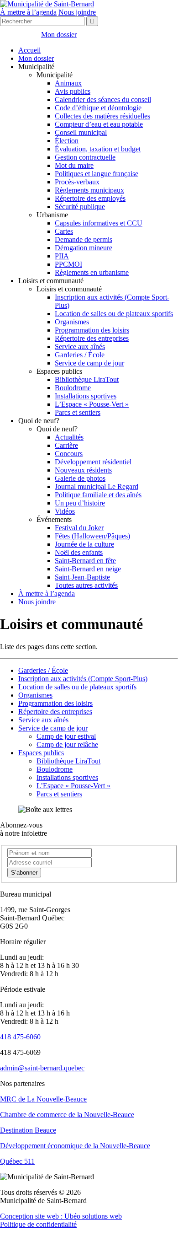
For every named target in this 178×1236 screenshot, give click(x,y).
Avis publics (72, 91)
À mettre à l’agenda (28, 12)
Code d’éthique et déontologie (98, 108)
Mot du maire (74, 165)
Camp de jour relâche (67, 744)
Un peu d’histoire (80, 503)
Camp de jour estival (66, 736)
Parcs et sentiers (77, 412)
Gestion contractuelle (85, 157)
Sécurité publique (80, 206)
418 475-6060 (20, 1037)
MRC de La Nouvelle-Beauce (43, 1099)
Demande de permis (83, 239)
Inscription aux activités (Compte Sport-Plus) (82, 678)
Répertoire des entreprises (92, 338)
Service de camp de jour (89, 363)
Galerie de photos (80, 478)
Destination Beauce (28, 1130)
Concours (69, 453)
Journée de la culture (84, 544)
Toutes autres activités (86, 585)
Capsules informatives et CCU (98, 223)
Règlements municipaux (89, 190)
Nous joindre (77, 12)
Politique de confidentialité (38, 1224)
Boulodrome (73, 388)
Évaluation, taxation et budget (98, 149)
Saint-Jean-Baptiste (82, 577)
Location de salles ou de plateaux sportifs (114, 313)
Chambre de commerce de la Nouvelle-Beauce (67, 1114)
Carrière (66, 445)
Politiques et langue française (96, 173)
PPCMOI (68, 264)
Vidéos (65, 511)
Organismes (72, 322)
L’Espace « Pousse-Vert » (92, 404)
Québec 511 (17, 1161)
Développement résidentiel (93, 462)
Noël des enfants (79, 552)
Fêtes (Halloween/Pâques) (92, 536)
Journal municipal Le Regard (96, 486)
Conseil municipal (81, 132)
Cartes (64, 231)
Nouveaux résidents (83, 470)
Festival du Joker (79, 528)
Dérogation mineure (83, 248)
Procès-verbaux (77, 182)
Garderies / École (80, 355)
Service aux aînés (80, 346)
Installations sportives (85, 396)
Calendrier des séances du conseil (103, 99)
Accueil (29, 50)
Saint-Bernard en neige (88, 569)
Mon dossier (36, 58)
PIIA (62, 256)
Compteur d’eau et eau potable (99, 124)
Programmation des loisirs (92, 330)
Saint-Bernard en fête (85, 560)
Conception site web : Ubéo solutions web (61, 1216)
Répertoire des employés (90, 198)
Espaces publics (41, 753)
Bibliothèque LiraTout (87, 379)
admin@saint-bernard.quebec (42, 1068)
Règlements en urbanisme (92, 272)
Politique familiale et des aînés (98, 495)
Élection (67, 141)
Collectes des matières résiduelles (102, 116)
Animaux (68, 83)
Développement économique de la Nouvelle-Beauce (75, 1146)
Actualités (69, 437)
